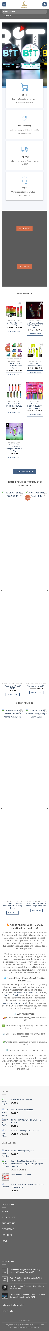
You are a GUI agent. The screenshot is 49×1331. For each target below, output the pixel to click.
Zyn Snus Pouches (12, 995)
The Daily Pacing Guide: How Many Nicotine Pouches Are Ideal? (24, 1270)
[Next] (47, 596)
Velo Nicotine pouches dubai (26, 992)
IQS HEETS (7, 1235)
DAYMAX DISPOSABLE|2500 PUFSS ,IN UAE (34, 406)
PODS (4, 1241)
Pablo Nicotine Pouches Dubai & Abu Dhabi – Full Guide (25, 1279)
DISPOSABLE (8, 1229)
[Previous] (2, 596)
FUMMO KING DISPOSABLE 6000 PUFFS (14, 365)
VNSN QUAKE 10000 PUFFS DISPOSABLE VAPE (35, 325)
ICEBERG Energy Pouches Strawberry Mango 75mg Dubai (12, 905)
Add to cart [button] (12, 694)
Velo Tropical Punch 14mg (36, 686)
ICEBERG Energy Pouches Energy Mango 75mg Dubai (36, 904)
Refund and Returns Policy (13, 1305)
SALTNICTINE (8, 1223)
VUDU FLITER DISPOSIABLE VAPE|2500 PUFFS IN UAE (14, 447)
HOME (5, 1211)
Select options (14, 331)
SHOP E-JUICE (8, 1217)
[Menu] (4, 4)
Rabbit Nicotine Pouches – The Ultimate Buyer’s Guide (26, 1287)
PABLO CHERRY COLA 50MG (12, 687)
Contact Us (24, 1321)
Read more (12, 912)
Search (7, 16)
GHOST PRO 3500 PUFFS (14, 324)
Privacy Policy (8, 1311)
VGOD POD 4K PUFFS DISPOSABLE (14, 405)
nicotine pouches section (14, 1003)
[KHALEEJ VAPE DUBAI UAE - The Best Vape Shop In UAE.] (24, 4)
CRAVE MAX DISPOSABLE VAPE (35, 364)
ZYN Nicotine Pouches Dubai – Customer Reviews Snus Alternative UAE (27, 1295)
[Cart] (44, 4)
